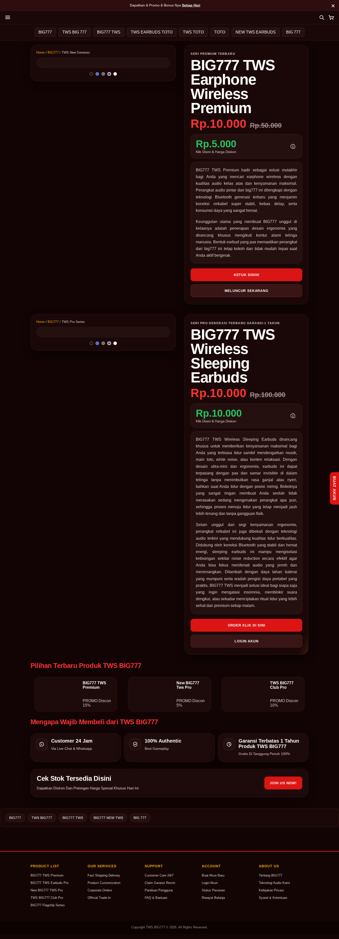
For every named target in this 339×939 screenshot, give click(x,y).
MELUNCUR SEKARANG (247, 291)
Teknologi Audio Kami (274, 883)
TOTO (219, 32)
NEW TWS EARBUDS (256, 32)
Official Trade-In (99, 898)
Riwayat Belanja (213, 898)
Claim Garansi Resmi (160, 883)
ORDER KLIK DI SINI (246, 625)
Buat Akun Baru (213, 875)
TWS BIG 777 (74, 32)
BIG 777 (293, 32)
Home (40, 52)
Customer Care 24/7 (159, 875)
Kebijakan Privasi (271, 890)
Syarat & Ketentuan (273, 898)
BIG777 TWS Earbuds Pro (49, 883)
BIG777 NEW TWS (108, 818)
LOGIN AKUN (246, 641)
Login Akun (210, 883)
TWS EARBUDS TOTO (151, 32)
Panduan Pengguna (159, 890)
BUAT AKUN (334, 488)
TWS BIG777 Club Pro (47, 898)
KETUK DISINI (246, 275)
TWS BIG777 (42, 818)
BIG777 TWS (108, 32)
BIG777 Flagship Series (48, 905)
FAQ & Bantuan (156, 898)
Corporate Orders (100, 890)
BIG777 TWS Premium (47, 875)
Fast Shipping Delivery (104, 875)
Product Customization (104, 883)
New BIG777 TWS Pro (47, 890)
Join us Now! (283, 783)
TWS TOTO (193, 32)
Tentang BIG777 (270, 875)
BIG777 (45, 32)
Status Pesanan (213, 890)
